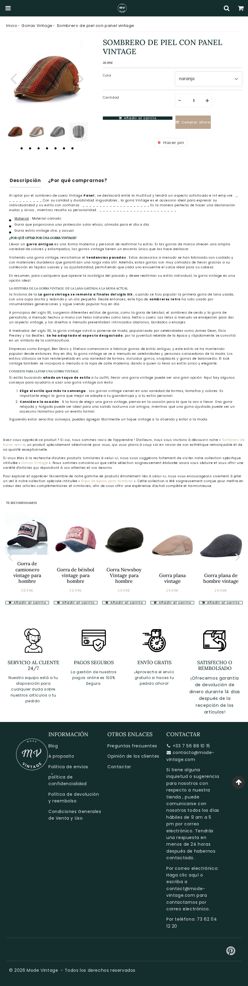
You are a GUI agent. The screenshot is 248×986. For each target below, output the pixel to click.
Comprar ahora (195, 122)
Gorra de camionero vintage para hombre (27, 572)
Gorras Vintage (36, 25)
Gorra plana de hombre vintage (221, 578)
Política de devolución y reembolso (73, 797)
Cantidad (111, 97)
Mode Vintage (42, 970)
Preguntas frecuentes (132, 746)
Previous (13, 78)
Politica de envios (68, 767)
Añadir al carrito (29, 602)
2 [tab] (30, 148)
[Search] (226, 8)
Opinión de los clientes (133, 756)
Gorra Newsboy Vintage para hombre (124, 575)
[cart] (241, 8)
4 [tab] (47, 148)
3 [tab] (38, 148)
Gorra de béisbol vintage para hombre (75, 575)
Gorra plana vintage (172, 578)
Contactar (119, 767)
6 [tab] (64, 148)
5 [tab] (55, 148)
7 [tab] (72, 148)
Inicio (11, 25)
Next (80, 78)
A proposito (61, 756)
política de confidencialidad (67, 780)
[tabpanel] (15, 131)
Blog (53, 746)
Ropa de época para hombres (107, 481)
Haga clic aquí (182, 875)
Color (107, 75)
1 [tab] (21, 148)
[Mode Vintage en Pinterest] (231, 953)
